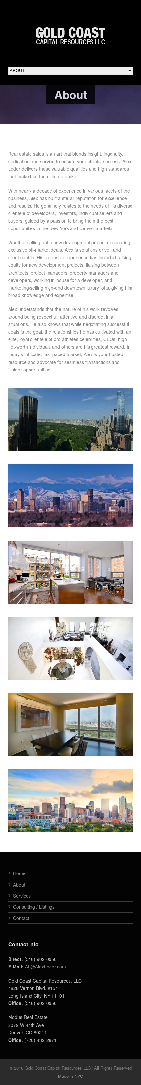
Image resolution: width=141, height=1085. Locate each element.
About (19, 884)
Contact (21, 918)
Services (22, 895)
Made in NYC (70, 1076)
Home (19, 873)
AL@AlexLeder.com (45, 966)
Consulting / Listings (34, 907)
